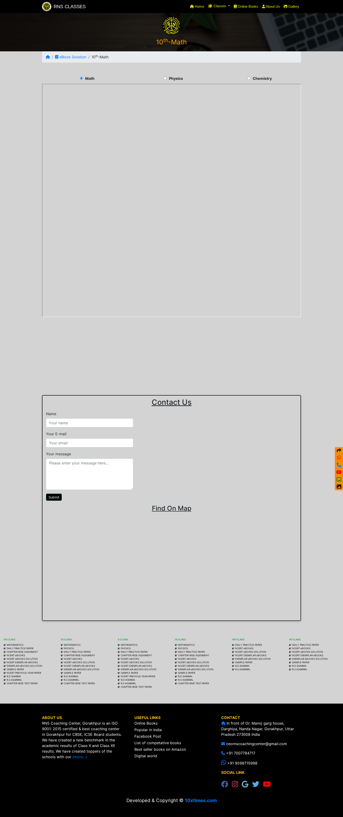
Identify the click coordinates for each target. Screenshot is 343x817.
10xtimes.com (201, 800)
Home (200, 6)
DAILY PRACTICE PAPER (20, 648)
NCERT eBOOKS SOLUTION (22, 658)
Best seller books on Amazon (160, 749)
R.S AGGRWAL (14, 679)
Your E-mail (56, 433)
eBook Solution (72, 57)
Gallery (293, 6)
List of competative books (157, 742)
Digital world (145, 756)
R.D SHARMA (14, 676)
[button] (219, 6)
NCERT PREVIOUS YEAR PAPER (24, 672)
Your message (58, 454)
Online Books (247, 6)
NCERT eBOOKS (15, 655)
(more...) (79, 756)
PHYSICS (69, 648)
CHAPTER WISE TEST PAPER (22, 683)
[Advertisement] (171, 351)
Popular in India (148, 729)
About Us (272, 6)
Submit (54, 497)
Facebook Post (147, 736)
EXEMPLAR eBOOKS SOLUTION (24, 665)
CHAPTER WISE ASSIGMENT (22, 651)
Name (51, 413)
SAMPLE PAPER (15, 669)
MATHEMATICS (15, 644)
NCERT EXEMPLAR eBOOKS (22, 662)
